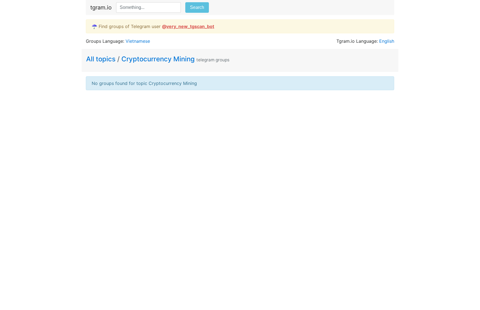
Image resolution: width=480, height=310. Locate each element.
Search (197, 7)
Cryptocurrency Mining (158, 59)
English (386, 41)
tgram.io (101, 7)
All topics (101, 59)
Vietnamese (138, 41)
